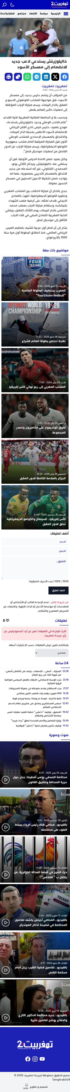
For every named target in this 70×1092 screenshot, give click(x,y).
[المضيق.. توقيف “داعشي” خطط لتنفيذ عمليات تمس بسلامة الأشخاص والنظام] (35, 713)
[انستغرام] (35, 1059)
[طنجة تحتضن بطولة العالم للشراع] (35, 324)
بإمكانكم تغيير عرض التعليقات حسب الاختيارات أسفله (39, 645)
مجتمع (21, 13)
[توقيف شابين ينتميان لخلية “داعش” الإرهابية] (35, 726)
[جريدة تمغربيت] (60, 5)
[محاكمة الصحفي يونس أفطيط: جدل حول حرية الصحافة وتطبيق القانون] (35, 764)
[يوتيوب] (42, 1059)
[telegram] (37, 77)
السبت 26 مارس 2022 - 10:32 (55, 90)
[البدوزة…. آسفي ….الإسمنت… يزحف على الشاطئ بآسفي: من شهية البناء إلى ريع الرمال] (35, 673)
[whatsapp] (27, 77)
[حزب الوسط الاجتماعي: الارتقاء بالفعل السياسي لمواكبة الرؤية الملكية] (35, 681)
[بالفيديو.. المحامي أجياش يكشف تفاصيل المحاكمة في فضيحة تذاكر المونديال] (35, 907)
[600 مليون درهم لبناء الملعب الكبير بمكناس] (35, 693)
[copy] (18, 77)
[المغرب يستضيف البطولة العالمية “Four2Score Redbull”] (35, 279)
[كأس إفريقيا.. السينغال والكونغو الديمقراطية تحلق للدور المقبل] (35, 507)
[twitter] (55, 77)
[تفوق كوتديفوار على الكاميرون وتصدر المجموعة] (35, 416)
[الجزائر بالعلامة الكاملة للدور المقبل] (35, 461)
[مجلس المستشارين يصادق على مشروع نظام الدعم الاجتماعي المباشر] (35, 705)
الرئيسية (55, 13)
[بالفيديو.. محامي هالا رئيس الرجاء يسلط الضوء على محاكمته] (35, 812)
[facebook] (65, 77)
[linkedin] (46, 77)
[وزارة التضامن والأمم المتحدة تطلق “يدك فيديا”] (35, 720)
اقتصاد (33, 13)
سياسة (44, 13)
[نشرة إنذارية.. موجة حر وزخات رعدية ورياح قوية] (35, 698)
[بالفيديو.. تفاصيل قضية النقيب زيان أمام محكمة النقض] (35, 955)
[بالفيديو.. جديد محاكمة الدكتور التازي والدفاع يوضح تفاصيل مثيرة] (35, 1002)
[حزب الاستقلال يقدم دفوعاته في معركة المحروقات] (35, 688)
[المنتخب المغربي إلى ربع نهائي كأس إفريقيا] (35, 370)
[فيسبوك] (28, 1059)
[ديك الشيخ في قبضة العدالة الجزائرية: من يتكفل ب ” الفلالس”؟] (35, 860)
